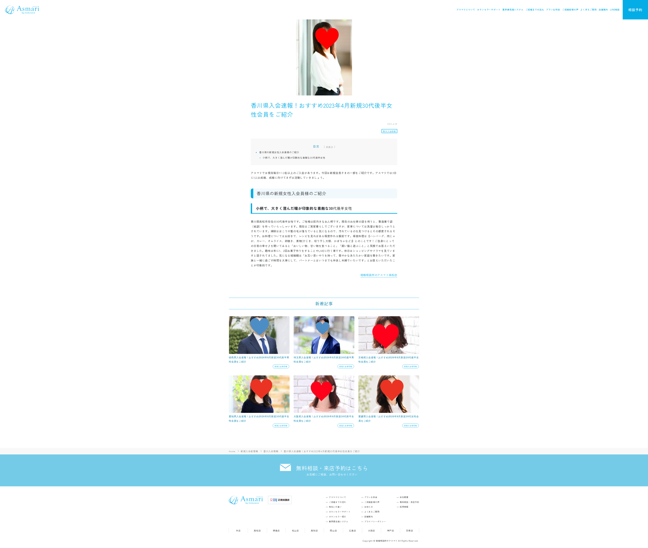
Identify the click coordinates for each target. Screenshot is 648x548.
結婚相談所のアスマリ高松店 (378, 275)
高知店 (314, 530)
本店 (238, 530)
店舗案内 (603, 9)
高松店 (257, 530)
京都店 (409, 530)
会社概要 (404, 497)
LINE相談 (615, 9)
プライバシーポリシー (375, 521)
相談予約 (635, 9)
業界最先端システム (512, 9)
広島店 (352, 530)
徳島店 (276, 530)
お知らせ (368, 506)
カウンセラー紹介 (337, 516)
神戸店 (390, 530)
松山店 (295, 530)
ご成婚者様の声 (570, 9)
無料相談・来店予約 (409, 502)
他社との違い (335, 506)
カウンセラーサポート (488, 9)
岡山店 (333, 530)
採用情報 (404, 506)
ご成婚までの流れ (534, 9)
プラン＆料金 (553, 9)
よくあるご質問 (588, 9)
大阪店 (371, 530)
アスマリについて (465, 9)
